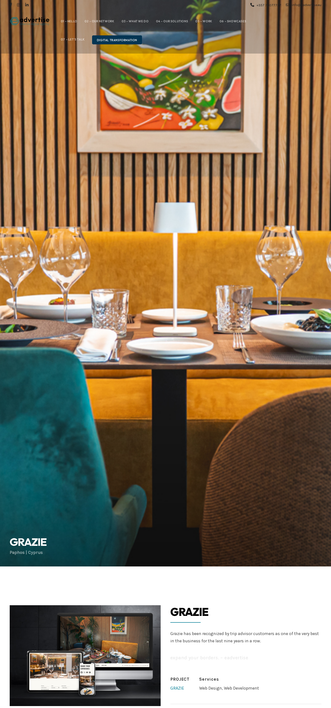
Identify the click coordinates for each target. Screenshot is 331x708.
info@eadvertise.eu (306, 5)
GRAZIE (177, 688)
